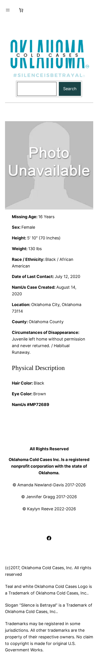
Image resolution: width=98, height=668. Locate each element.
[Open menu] (7, 10)
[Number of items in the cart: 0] (21, 10)
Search (70, 88)
